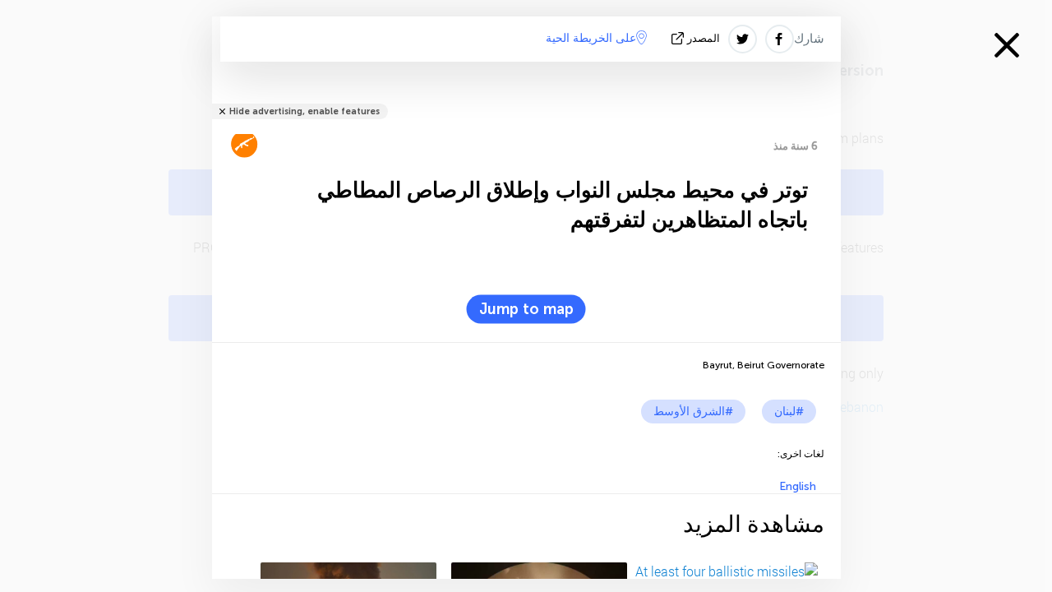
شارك (809, 38)
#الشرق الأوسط (693, 412)
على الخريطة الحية (591, 38)
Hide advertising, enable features (304, 111)
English (797, 486)
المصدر (703, 38)
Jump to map (526, 309)
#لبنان (789, 412)
